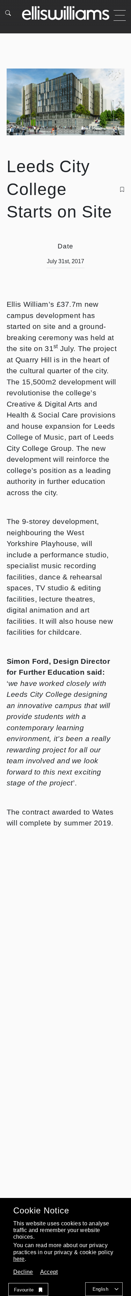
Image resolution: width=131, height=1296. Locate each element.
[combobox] (104, 1289)
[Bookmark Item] (121, 189)
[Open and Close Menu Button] (120, 15)
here (19, 1259)
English (100, 1289)
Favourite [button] (24, 1289)
